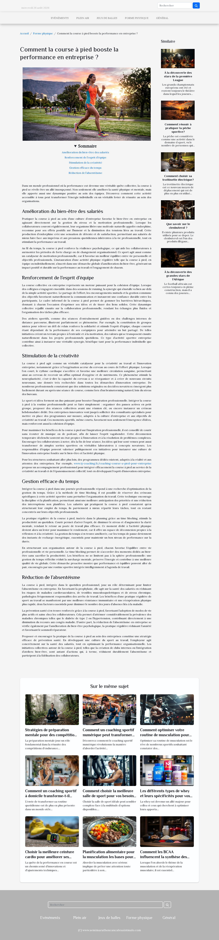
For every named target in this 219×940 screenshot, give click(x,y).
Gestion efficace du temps (85, 167)
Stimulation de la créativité (85, 162)
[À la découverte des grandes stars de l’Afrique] (178, 257)
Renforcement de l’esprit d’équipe (85, 157)
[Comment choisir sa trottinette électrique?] (178, 162)
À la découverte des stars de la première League (178, 76)
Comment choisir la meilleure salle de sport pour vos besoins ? (109, 796)
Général (162, 18)
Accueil (24, 33)
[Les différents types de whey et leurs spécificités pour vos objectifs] (167, 770)
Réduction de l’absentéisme (85, 172)
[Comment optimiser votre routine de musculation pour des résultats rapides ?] (167, 709)
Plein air (82, 18)
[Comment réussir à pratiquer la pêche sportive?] (178, 110)
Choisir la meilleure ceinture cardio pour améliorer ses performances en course (49, 857)
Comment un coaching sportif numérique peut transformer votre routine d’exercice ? (108, 735)
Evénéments (60, 18)
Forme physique (136, 18)
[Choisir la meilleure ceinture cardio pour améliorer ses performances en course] (52, 831)
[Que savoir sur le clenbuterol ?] (178, 210)
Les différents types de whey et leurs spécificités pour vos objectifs (165, 796)
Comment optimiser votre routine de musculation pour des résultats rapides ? (164, 735)
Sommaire (87, 146)
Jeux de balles (107, 18)
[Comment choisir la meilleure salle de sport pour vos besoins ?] (109, 770)
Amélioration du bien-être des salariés (85, 152)
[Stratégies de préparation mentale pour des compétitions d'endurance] (52, 709)
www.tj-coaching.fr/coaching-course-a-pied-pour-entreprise (112, 463)
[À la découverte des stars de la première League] (178, 58)
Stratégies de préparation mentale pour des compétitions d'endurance (51, 735)
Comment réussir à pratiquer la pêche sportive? (178, 128)
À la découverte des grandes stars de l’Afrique (178, 275)
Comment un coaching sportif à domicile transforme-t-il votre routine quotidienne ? (51, 796)
